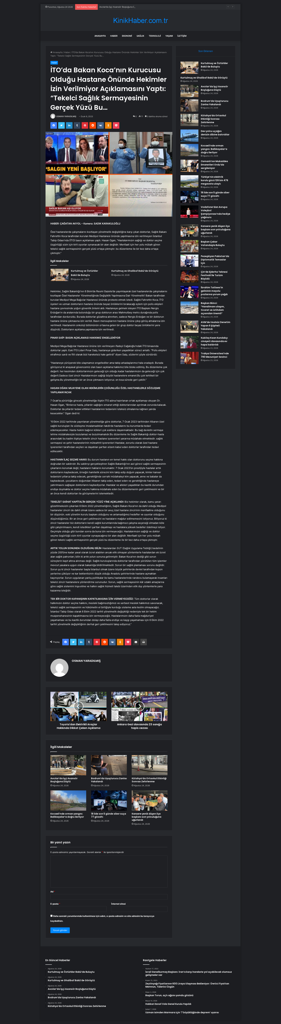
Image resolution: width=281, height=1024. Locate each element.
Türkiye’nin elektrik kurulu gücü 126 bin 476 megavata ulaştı (214, 180)
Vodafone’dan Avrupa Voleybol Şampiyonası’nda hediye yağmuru (215, 212)
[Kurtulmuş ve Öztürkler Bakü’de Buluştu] (59, 275)
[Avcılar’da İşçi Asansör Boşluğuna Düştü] (68, 765)
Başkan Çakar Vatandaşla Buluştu (213, 243)
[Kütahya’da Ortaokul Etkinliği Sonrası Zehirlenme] (149, 765)
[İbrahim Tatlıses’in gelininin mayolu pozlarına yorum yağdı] (189, 292)
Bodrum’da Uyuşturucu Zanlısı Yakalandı (109, 780)
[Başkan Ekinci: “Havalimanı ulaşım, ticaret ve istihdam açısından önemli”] (189, 307)
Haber (113, 36)
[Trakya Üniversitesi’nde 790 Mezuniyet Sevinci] (189, 358)
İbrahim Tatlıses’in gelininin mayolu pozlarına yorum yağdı (214, 291)
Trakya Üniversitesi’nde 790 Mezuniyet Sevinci (215, 355)
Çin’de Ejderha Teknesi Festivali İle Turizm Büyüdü (214, 275)
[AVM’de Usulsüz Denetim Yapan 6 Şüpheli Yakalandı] (189, 327)
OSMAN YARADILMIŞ (66, 116)
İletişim (182, 36)
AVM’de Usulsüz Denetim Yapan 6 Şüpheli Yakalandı (215, 326)
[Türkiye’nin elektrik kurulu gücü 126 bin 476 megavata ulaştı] (189, 181)
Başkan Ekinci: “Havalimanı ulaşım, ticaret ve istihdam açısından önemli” (213, 308)
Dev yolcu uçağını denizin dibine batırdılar (215, 132)
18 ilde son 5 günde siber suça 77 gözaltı (108, 815)
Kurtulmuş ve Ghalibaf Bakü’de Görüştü (134, 270)
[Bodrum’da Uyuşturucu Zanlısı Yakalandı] (109, 765)
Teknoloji (155, 36)
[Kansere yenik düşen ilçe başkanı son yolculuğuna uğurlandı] (149, 800)
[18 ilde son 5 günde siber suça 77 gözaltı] (109, 800)
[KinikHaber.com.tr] (140, 20)
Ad (52, 891)
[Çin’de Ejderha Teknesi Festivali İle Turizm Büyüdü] (189, 276)
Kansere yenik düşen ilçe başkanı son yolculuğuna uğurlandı (146, 817)
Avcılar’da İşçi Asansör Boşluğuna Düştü (119, 7)
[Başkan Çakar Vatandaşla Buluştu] (189, 246)
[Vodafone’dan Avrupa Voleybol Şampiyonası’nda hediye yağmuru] (189, 211)
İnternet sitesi (118, 903)
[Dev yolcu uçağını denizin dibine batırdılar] (189, 135)
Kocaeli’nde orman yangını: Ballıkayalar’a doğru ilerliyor (67, 815)
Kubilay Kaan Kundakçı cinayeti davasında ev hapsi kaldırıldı (214, 341)
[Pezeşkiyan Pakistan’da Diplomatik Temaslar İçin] (189, 261)
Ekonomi (127, 36)
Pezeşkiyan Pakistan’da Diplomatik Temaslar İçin (215, 260)
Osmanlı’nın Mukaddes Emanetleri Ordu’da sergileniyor (214, 165)
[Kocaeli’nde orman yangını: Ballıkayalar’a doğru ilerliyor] (68, 800)
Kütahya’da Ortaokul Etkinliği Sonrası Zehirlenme (149, 780)
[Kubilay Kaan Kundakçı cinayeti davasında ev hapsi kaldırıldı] (189, 342)
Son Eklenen (205, 51)
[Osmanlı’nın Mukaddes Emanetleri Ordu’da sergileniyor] (189, 166)
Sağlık (140, 36)
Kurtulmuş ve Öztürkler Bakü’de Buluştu (214, 65)
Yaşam (169, 36)
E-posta (55, 903)
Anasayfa (100, 36)
